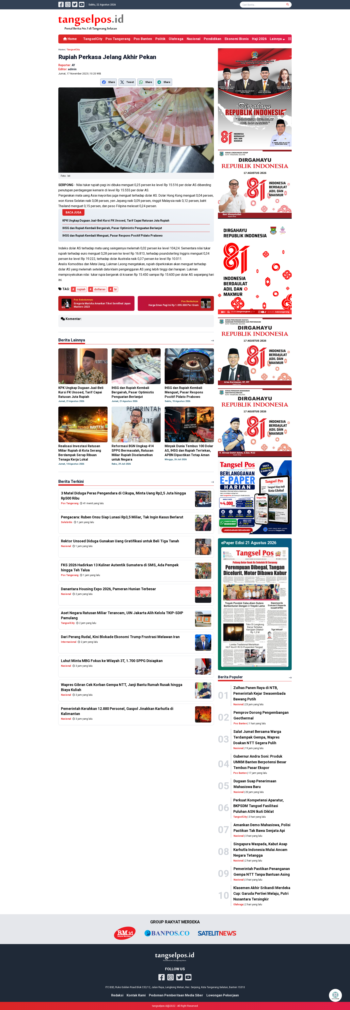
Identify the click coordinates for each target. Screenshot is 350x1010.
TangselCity (92, 39)
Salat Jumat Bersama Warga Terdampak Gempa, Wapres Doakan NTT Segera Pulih (257, 737)
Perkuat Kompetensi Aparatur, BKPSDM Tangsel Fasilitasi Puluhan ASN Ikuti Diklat (258, 806)
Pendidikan (212, 39)
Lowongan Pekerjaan (222, 995)
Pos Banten (143, 39)
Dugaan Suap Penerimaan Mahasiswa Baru (255, 784)
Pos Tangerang (118, 39)
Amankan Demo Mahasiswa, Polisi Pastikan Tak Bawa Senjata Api (262, 828)
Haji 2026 (259, 39)
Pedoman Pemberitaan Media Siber (176, 995)
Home (72, 39)
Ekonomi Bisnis (237, 39)
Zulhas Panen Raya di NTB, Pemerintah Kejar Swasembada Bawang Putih (259, 693)
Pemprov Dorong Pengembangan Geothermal (261, 715)
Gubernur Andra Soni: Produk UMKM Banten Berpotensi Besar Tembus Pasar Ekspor (259, 762)
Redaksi (117, 995)
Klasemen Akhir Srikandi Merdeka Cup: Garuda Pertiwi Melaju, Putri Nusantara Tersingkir (261, 893)
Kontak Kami (136, 995)
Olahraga (176, 39)
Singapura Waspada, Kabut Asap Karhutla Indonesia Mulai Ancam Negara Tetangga (260, 849)
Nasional (194, 39)
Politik (160, 39)
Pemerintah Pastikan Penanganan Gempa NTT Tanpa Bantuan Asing (262, 871)
